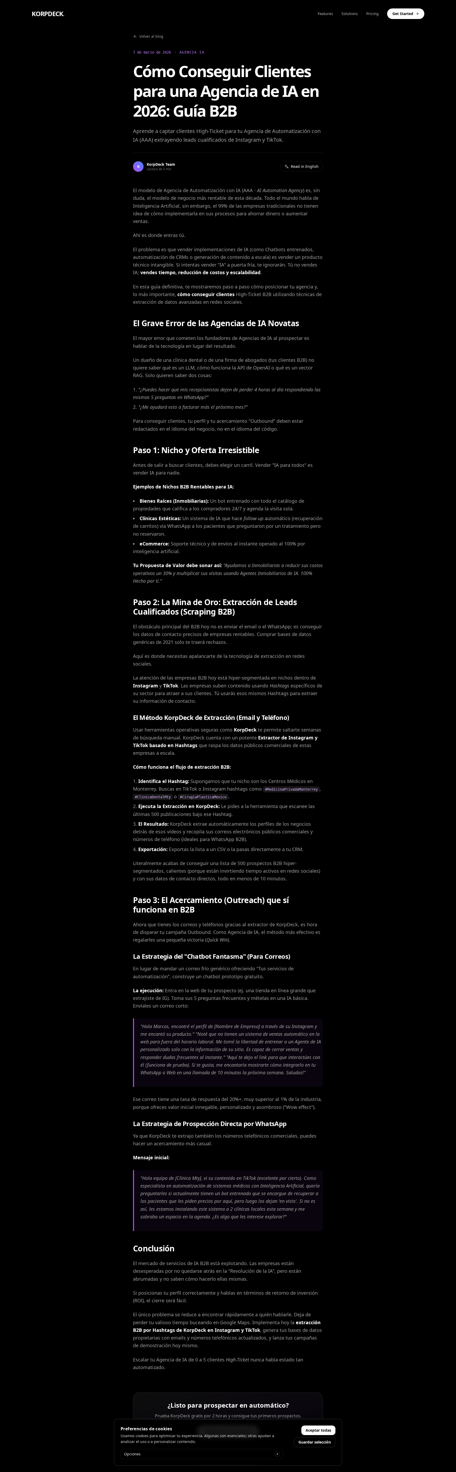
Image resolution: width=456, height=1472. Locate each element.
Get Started (402, 13)
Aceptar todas (318, 1430)
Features (325, 13)
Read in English (305, 166)
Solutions (349, 13)
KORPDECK (48, 14)
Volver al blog (151, 36)
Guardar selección (314, 1442)
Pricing (372, 13)
